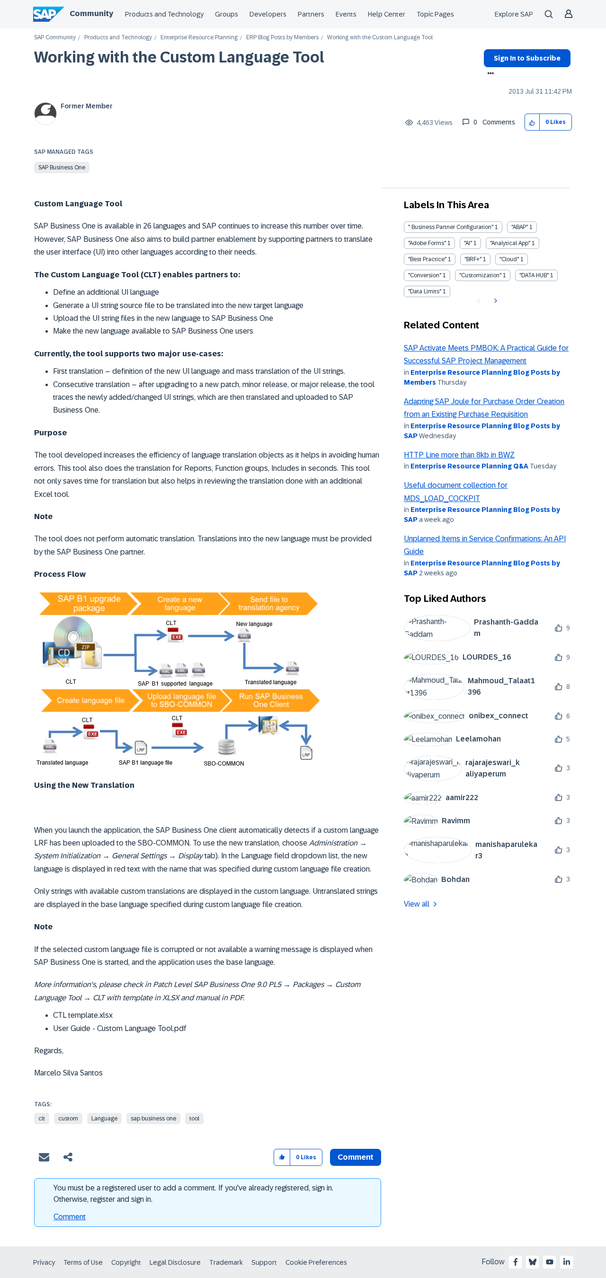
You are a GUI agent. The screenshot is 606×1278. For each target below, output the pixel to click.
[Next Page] (494, 301)
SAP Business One (61, 167)
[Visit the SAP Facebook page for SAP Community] (515, 1262)
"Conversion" (424, 275)
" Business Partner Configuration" (450, 227)
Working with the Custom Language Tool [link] (380, 38)
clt (41, 1118)
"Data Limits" (424, 291)
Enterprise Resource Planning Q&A (469, 466)
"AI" (468, 243)
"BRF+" (472, 259)
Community (91, 13)
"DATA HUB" (534, 275)
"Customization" (480, 275)
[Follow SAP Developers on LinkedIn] (566, 1262)
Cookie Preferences (316, 1262)
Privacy (44, 1262)
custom (68, 1118)
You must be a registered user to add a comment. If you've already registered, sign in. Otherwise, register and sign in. (193, 1193)
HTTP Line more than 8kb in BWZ (459, 455)
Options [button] (489, 74)
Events (346, 14)
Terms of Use (83, 1262)
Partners (311, 14)
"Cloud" (509, 259)
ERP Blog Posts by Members (282, 38)
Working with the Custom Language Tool (179, 57)
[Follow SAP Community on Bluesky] (532, 1262)
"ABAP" (519, 227)
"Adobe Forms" (427, 243)
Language (104, 1118)
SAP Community (55, 38)
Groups (226, 14)
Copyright (126, 1262)
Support (264, 1262)
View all (416, 904)
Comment (69, 1217)
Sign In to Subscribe (527, 58)
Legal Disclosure (175, 1262)
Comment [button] (356, 1157)
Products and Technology (164, 14)
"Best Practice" (427, 259)
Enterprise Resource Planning (199, 38)
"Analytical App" (510, 243)
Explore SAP (514, 14)
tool (194, 1118)
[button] (532, 122)
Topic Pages (435, 14)
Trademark (226, 1262)
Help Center (386, 14)
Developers (268, 14)
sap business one (153, 1118)
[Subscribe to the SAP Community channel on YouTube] (549, 1262)
